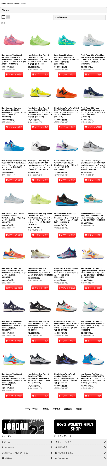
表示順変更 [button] (62, 17)
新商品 (46, 409)
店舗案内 (68, 409)
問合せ (79, 409)
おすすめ (56, 409)
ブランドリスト (32, 409)
